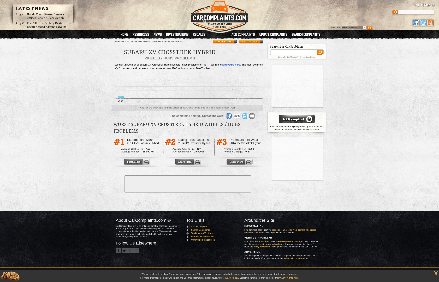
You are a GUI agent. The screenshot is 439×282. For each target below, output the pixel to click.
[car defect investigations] (179, 35)
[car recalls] (199, 35)
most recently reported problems (268, 244)
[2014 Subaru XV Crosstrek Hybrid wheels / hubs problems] (120, 86)
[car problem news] (159, 35)
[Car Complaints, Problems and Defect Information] (219, 15)
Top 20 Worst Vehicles (202, 233)
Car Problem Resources (203, 240)
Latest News (32, 8)
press (275, 230)
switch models (224, 41)
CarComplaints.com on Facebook (118, 250)
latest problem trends (289, 241)
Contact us (259, 233)
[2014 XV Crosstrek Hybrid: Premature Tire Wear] (240, 162)
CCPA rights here (289, 278)
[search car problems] (307, 35)
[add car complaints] (244, 35)
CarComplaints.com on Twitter (124, 250)
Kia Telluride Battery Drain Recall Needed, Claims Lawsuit (46, 25)
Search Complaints (200, 230)
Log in (418, 4)
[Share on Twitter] (245, 116)
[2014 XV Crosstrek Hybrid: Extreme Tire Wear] (137, 162)
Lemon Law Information (202, 236)
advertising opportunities (296, 258)
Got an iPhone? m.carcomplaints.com (136, 250)
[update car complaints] (274, 35)
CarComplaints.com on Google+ (130, 250)
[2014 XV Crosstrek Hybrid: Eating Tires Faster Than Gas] (188, 162)
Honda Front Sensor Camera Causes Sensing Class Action (45, 16)
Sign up (429, 4)
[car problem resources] (142, 35)
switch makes (250, 41)
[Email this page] (252, 116)
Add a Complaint (199, 226)
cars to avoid (263, 241)
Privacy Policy (230, 278)
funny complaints (262, 247)
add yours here (231, 64)
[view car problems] (126, 35)
